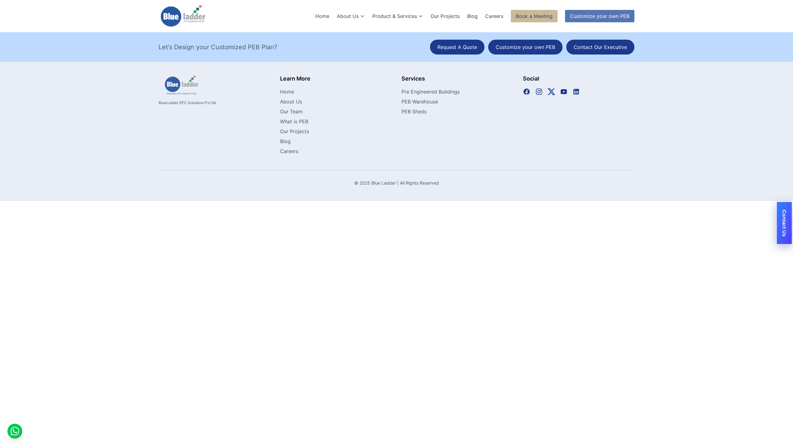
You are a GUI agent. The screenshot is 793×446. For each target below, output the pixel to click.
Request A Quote (457, 47)
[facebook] (526, 91)
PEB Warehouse (419, 101)
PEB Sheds (414, 111)
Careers (494, 16)
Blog (472, 16)
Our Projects (445, 16)
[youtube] (563, 91)
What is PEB (294, 121)
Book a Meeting (534, 16)
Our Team (291, 111)
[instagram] (539, 91)
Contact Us (784, 223)
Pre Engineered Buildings (430, 92)
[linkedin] (576, 91)
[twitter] (551, 91)
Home (322, 16)
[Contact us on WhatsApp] (14, 431)
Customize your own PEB (599, 16)
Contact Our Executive (600, 47)
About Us (348, 16)
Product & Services (394, 16)
